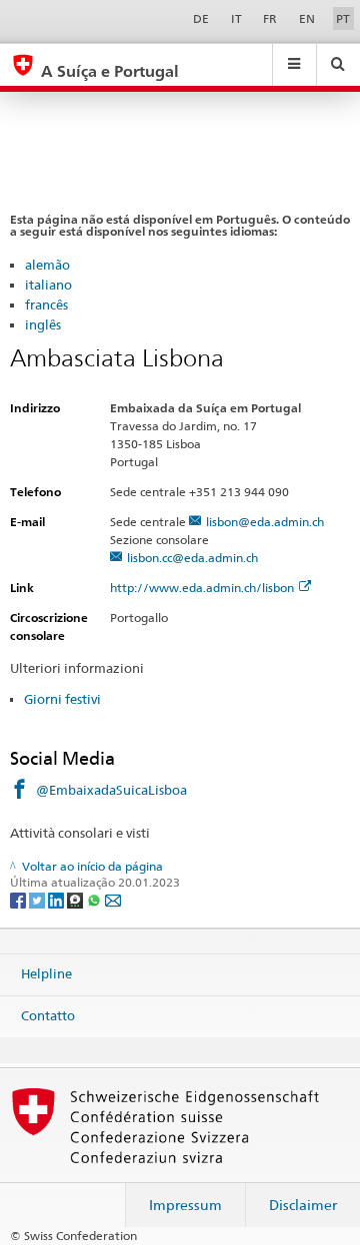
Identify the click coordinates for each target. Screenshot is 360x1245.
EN (307, 18)
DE (201, 18)
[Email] (113, 899)
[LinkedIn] (57, 899)
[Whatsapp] (95, 899)
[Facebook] (19, 899)
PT (343, 18)
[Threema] (76, 899)
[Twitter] (38, 899)
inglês (43, 324)
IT (236, 18)
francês (46, 304)
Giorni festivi (62, 699)
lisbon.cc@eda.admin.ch (192, 557)
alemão (47, 265)
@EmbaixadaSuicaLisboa (111, 790)
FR (270, 18)
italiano (48, 285)
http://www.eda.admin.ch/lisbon (202, 587)
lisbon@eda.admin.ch (265, 521)
